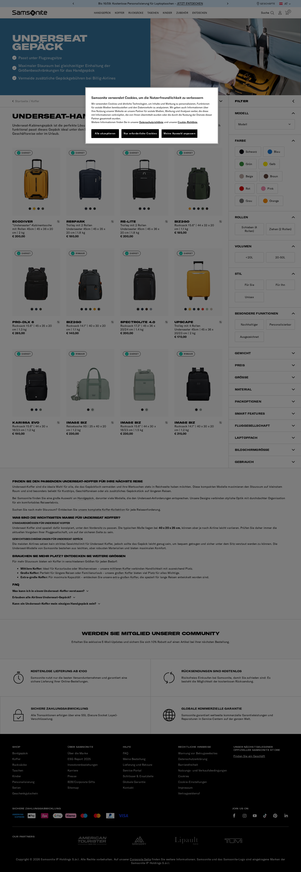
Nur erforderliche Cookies (140, 133)
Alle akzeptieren (105, 133)
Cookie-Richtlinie (187, 122)
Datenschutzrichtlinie (151, 122)
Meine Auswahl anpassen (179, 133)
